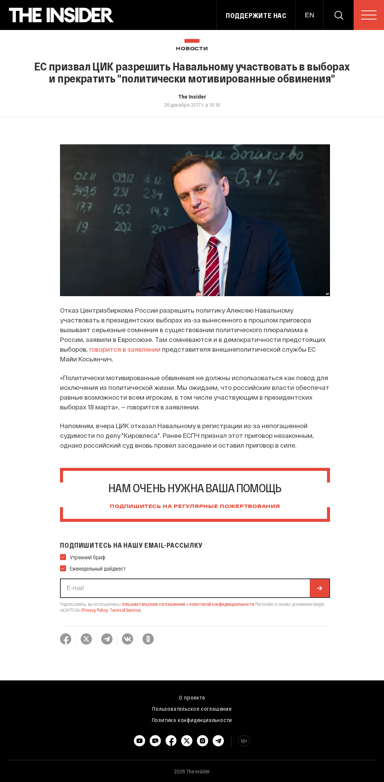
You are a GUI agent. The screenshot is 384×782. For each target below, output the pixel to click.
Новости (192, 49)
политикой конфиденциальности (221, 604)
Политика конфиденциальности (192, 719)
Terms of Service (125, 610)
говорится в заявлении (124, 349)
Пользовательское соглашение (192, 708)
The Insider (192, 96)
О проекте (192, 697)
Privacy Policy (95, 610)
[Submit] (319, 588)
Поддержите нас (256, 15)
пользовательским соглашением (153, 604)
